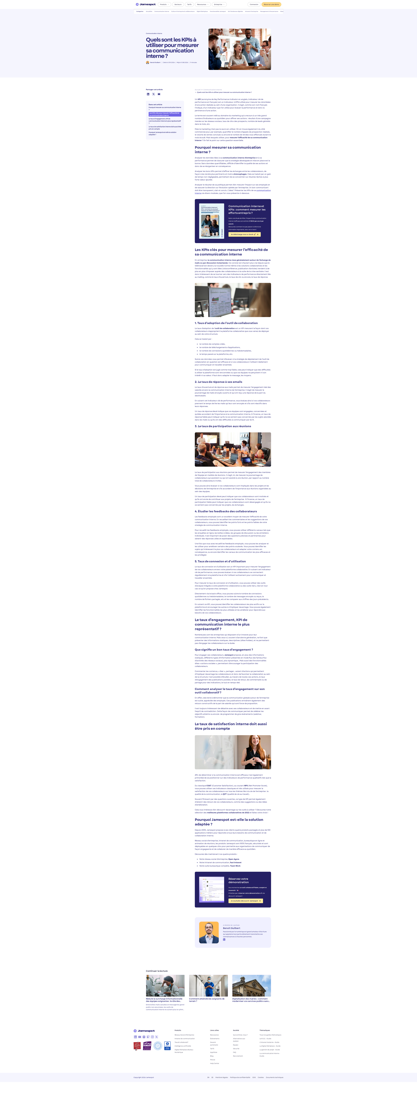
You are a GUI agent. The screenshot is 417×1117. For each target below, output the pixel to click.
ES (212, 1077)
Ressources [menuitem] (201, 4)
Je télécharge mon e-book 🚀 (243, 234)
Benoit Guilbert (231, 928)
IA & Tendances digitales (235, 11)
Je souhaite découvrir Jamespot (244, 901)
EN (208, 1077)
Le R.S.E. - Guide (265, 1039)
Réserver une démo (271, 4)
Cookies (261, 1077)
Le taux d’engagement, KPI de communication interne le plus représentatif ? (165, 121)
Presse (212, 1060)
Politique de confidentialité (240, 1077)
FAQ (234, 1052)
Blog (211, 1056)
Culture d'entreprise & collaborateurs (183, 11)
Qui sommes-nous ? (240, 1035)
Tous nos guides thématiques (270, 1035)
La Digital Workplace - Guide (270, 1046)
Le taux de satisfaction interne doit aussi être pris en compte (165, 128)
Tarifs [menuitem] (189, 4)
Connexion (254, 4)
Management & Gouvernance (269, 11)
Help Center (214, 1063)
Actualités (149, 11)
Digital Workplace (202, 11)
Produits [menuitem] (163, 4)
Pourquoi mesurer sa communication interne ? (165, 108)
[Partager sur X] (153, 94)
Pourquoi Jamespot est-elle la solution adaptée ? (162, 133)
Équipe (235, 1045)
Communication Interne (161, 11)
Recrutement (238, 1056)
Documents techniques (274, 1077)
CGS (254, 1077)
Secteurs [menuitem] (178, 4)
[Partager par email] (159, 94)
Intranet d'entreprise (251, 11)
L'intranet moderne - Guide (269, 1042)
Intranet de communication (185, 1039)
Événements (214, 1039)
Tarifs (212, 1049)
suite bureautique (212, 866)
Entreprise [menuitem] (218, 4)
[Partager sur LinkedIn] (148, 94)
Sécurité (236, 1049)
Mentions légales (221, 1077)
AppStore (213, 1052)
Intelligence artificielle (183, 1046)
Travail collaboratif (181, 1042)
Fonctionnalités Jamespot (218, 11)
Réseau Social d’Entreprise (184, 1035)
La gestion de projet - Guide (270, 1050)
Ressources (214, 1035)
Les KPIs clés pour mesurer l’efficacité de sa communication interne (164, 114)
